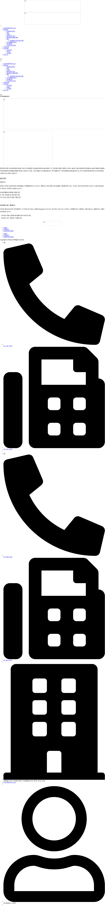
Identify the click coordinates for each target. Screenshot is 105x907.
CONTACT (6, 229)
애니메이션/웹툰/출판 (12, 37)
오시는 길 (5, 55)
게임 (8, 39)
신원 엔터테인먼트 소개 (9, 28)
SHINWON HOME (8, 231)
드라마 (8, 34)
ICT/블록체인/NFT (12, 42)
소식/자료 (5, 48)
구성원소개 (6, 47)
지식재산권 (9, 44)
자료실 (8, 51)
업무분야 (5, 30)
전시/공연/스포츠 (11, 45)
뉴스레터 (9, 53)
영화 (8, 33)
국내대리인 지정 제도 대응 (16, 40)
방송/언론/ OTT (11, 36)
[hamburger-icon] (0, 25)
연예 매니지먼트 (11, 31)
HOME (5, 228)
